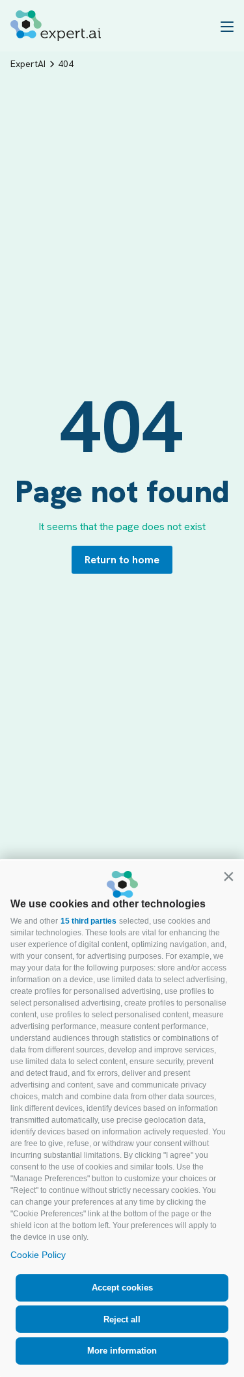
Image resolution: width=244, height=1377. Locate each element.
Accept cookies (122, 1287)
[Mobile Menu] (227, 26)
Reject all (122, 1319)
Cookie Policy (38, 1255)
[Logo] (55, 25)
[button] (228, 876)
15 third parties (88, 921)
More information (122, 1351)
